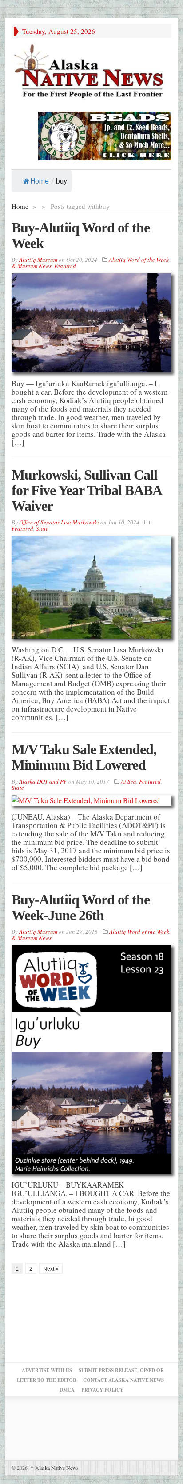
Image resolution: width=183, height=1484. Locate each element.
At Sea (128, 781)
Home (39, 181)
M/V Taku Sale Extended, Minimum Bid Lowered (84, 757)
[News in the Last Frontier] (91, 72)
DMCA (67, 1389)
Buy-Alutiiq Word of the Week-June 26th (81, 907)
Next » (51, 1269)
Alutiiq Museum (38, 260)
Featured (65, 266)
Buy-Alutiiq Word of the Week (81, 235)
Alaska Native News (54, 1467)
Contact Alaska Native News (123, 1380)
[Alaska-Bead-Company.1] (104, 135)
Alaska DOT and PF (43, 781)
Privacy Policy (102, 1389)
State (42, 528)
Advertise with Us (47, 1370)
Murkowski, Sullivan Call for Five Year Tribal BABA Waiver (86, 490)
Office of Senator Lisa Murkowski (59, 522)
